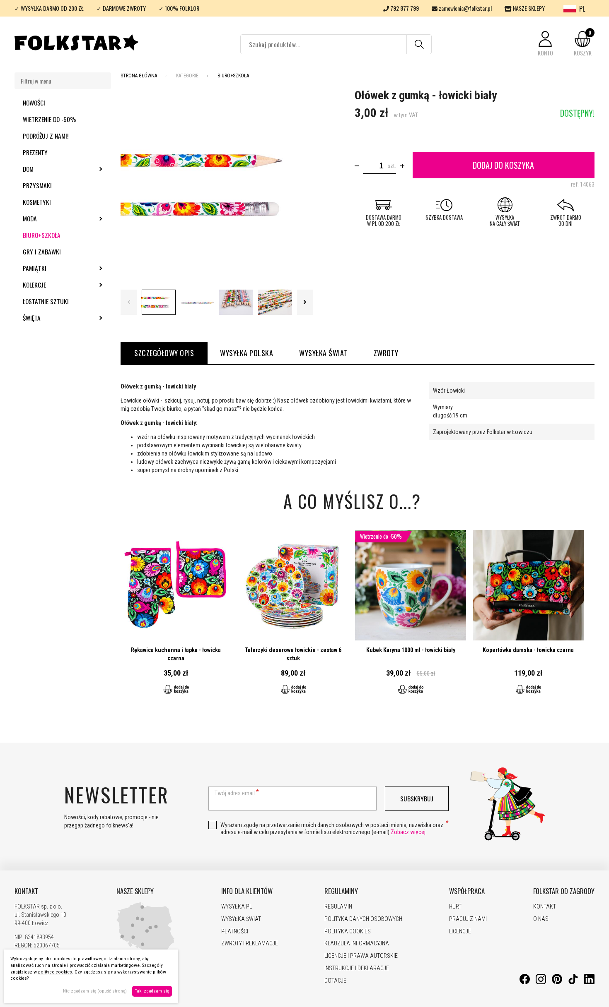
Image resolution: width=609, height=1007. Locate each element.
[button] (545, 44)
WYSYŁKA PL (236, 906)
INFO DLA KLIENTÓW (247, 891)
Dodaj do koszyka (503, 165)
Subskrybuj (416, 798)
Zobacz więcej (408, 832)
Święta (54, 317)
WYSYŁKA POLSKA (246, 353)
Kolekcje (57, 284)
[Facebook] (525, 982)
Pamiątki (57, 268)
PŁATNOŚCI (234, 931)
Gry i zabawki (42, 251)
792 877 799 (404, 8)
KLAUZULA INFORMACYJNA (356, 943)
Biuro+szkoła (41, 235)
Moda (52, 218)
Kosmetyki (37, 201)
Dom (50, 168)
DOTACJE (335, 980)
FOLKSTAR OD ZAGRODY (563, 891)
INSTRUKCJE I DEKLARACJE (356, 968)
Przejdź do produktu (176, 617)
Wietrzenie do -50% (49, 119)
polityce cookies (55, 972)
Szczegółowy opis (164, 353)
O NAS (541, 919)
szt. (391, 166)
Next (305, 302)
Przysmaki (37, 185)
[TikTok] (573, 982)
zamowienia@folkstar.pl (464, 8)
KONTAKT (26, 891)
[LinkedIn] (589, 982)
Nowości (34, 102)
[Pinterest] (557, 982)
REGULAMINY (341, 891)
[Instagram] (541, 982)
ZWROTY (386, 353)
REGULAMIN (338, 906)
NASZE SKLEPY (528, 8)
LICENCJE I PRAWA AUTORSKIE (361, 955)
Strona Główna (139, 75)
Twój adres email (235, 793)
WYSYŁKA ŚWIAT (323, 353)
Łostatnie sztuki (46, 301)
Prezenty (35, 152)
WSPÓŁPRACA (467, 891)
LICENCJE (460, 931)
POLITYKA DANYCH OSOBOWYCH (363, 919)
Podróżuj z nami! (45, 135)
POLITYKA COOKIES (347, 931)
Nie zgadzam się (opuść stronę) (95, 991)
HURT (455, 906)
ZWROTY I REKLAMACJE (249, 943)
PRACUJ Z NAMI (468, 919)
